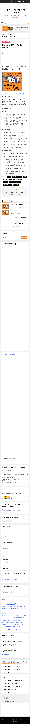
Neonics (22, 610)
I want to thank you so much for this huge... (12, 641)
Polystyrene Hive (6, 615)
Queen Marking (11, 617)
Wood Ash (15, 184)
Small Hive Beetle (16, 620)
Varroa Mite (6, 630)
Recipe (4, 620)
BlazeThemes (15, 721)
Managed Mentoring (7, 542)
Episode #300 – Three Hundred (18, 217)
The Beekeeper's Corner (15, 11)
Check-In (5, 536)
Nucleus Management (18, 611)
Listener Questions (8, 610)
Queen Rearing (19, 617)
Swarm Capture (16, 622)
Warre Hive (18, 629)
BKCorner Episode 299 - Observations (11, 674)
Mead (13, 610)
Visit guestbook (5, 654)
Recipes (5, 556)
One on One (5, 548)
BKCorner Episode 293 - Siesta (10, 692)
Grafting (17, 606)
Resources (5, 559)
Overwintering (5, 614)
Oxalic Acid (12, 614)
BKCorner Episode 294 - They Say (11, 689)
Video (4, 565)
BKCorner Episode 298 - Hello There (11, 677)
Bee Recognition (17, 176)
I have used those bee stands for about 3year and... (14, 651)
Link (7, 153)
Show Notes (6, 41)
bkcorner (5, 50)
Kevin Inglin (19, 608)
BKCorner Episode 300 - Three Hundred (12, 672)
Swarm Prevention (12, 624)
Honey (15, 608)
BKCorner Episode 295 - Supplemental (11, 686)
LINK (15, 477)
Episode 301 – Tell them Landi (17, 1)
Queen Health (19, 615)
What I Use (5, 568)
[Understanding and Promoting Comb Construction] (9, 29)
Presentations (6, 551)
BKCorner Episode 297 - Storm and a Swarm (13, 680)
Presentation (14, 615)
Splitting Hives (22, 620)
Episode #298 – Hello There (17, 224)
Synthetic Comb (7, 184)
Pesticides (19, 614)
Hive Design (21, 606)
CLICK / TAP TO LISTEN (17, 93)
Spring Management (15, 182)
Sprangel (5, 182)
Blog (4, 531)
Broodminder (18, 604)
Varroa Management (14, 627)
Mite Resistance (17, 179)
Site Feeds (23, 662)
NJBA (3, 611)
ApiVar (9, 176)
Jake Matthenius (7, 179)
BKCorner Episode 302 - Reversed (11, 666)
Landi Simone (25, 608)
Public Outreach (6, 554)
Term (17, 624)
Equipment (5, 606)
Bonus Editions (6, 534)
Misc (4, 545)
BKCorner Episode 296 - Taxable (10, 683)
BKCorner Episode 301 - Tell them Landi (12, 669)
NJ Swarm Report (9, 611)
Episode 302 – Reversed (16, 204)
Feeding (12, 606)
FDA (25, 176)
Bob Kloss (11, 604)
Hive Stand (10, 608)
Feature (4, 539)
